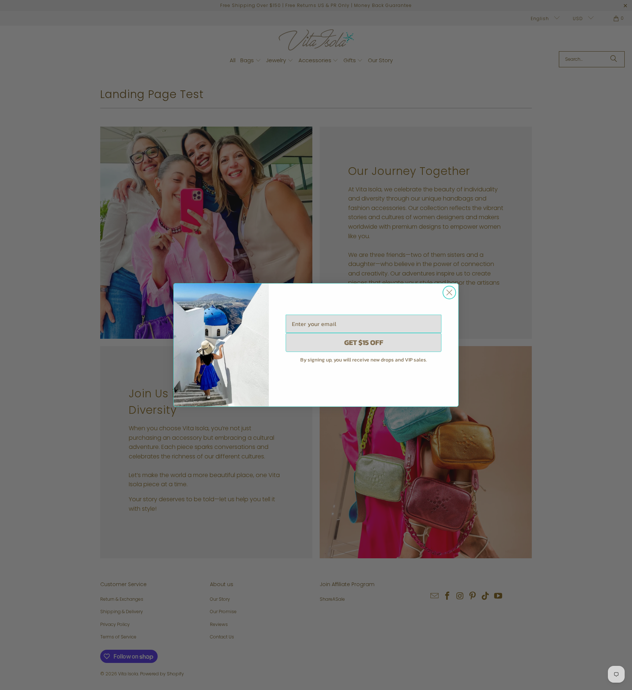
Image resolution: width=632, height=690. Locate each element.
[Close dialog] (449, 292)
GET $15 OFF (363, 342)
